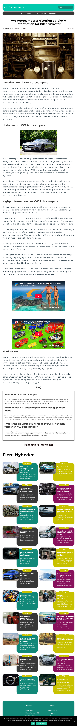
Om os (35, 13)
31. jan (27, 506)
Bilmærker (70, 28)
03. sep (27, 570)
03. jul (27, 485)
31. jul (27, 676)
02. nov (27, 528)
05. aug (64, 463)
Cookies (43, 13)
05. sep (64, 528)
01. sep (27, 656)
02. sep (27, 613)
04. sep (27, 549)
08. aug (27, 463)
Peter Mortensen (21, 28)
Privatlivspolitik (41, 723)
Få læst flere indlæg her (38, 444)
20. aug (64, 656)
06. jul (64, 676)
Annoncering (26, 13)
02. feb (64, 485)
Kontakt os (52, 13)
